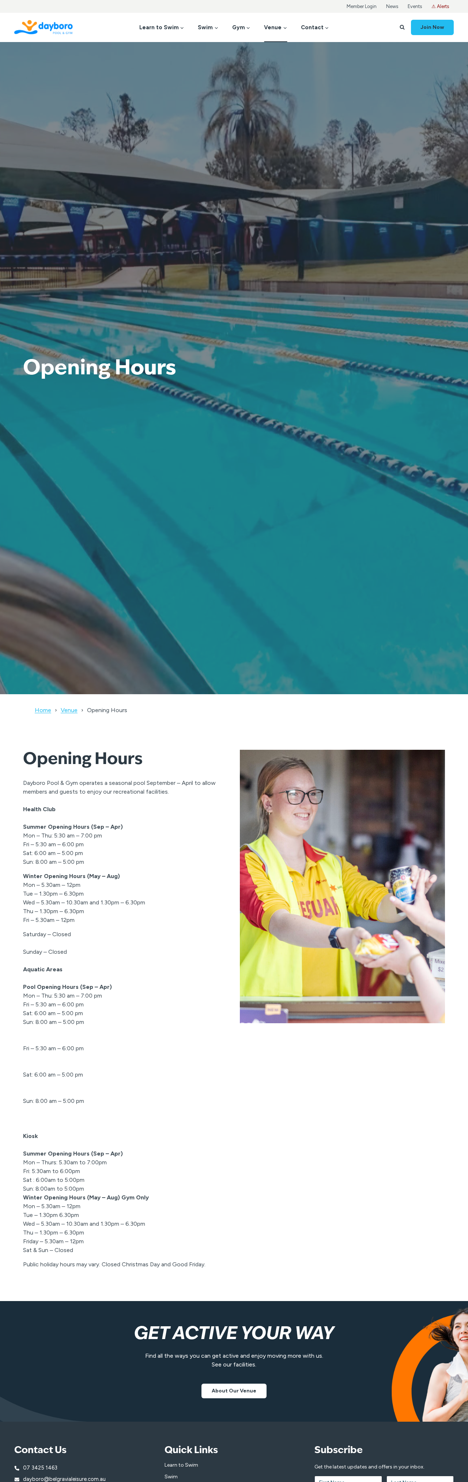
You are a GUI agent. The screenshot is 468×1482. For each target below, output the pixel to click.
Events (415, 6)
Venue (69, 710)
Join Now (432, 27)
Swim (171, 1477)
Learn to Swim (181, 1465)
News (392, 6)
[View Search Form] (402, 27)
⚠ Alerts (440, 6)
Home (43, 710)
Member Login (362, 6)
